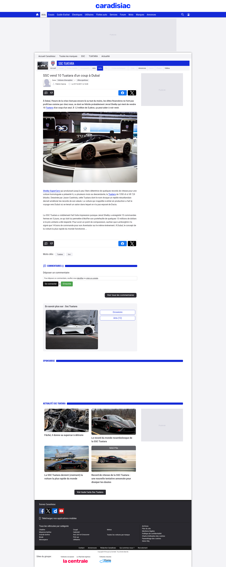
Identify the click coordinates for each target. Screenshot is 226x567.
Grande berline (44, 535)
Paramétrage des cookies (151, 539)
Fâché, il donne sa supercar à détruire (63, 435)
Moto (131, 14)
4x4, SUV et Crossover (81, 535)
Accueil (53, 68)
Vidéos (167, 68)
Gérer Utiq (145, 541)
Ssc (69, 254)
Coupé (75, 530)
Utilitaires (89, 14)
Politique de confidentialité (152, 534)
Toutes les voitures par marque (118, 535)
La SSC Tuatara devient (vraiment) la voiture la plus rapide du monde (63, 477)
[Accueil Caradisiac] (37, 14)
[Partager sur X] (132, 92)
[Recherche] (183, 14)
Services (113, 14)
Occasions (117, 312)
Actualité (105, 56)
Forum (123, 14)
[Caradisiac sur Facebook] (42, 511)
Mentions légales (148, 531)
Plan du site (146, 529)
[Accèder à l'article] (66, 420)
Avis (94, 68)
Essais (51, 14)
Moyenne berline (45, 532)
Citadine (42, 530)
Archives (145, 526)
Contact (81, 548)
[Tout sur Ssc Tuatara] (43, 69)
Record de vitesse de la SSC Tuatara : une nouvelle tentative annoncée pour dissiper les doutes (111, 478)
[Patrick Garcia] (47, 86)
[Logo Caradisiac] (113, 11)
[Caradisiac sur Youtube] (61, 511)
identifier (80, 278)
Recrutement (142, 548)
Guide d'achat (63, 14)
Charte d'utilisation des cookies (153, 536)
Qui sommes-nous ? (127, 548)
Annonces (151, 14)
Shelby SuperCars (51, 191)
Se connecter (51, 284)
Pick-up (76, 537)
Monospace (43, 540)
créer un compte (92, 278)
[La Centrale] (75, 564)
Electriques (77, 14)
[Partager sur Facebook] (123, 92)
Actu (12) (117, 318)
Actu (43, 14)
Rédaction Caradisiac (108, 548)
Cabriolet (76, 532)
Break (41, 537)
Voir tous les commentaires (120, 295)
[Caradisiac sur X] (49, 511)
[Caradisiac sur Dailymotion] (55, 511)
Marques (140, 14)
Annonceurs (92, 548)
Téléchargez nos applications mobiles (59, 518)
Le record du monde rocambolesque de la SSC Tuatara (111, 439)
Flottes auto (101, 14)
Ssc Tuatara (66, 63)
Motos (109, 530)
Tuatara (49, 107)
